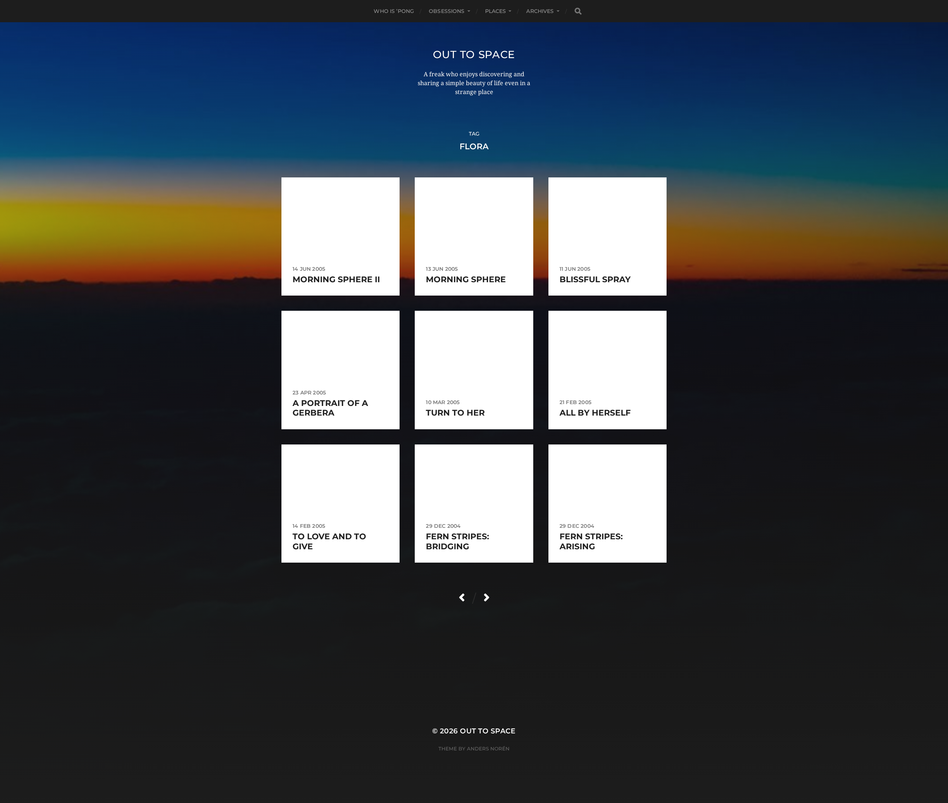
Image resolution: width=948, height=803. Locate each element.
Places (495, 11)
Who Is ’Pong (394, 11)
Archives (540, 11)
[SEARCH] (578, 11)
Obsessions (446, 11)
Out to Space (474, 54)
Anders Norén (488, 749)
